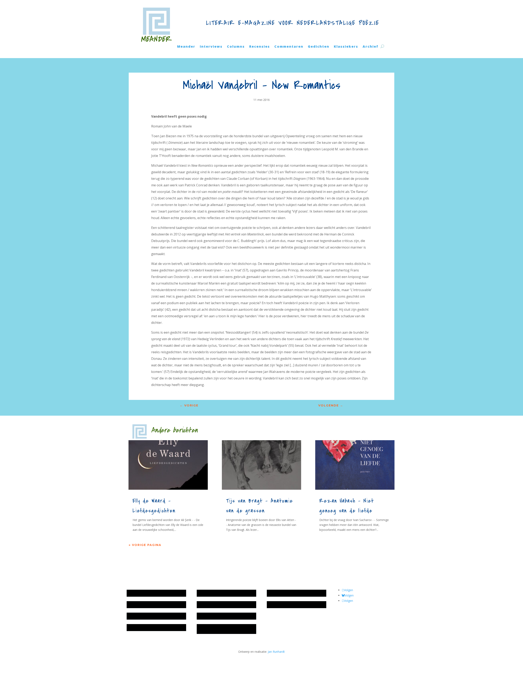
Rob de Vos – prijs (281, 604)
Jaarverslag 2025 (140, 604)
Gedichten (318, 47)
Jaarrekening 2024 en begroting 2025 (153, 616)
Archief (370, 47)
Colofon (204, 616)
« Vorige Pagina (145, 545)
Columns (236, 47)
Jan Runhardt (276, 652)
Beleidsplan (206, 604)
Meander (186, 47)
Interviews (211, 47)
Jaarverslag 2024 (140, 627)
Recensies (259, 47)
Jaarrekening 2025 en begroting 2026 (153, 593)
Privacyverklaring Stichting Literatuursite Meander (225, 629)
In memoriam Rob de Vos (286, 593)
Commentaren (288, 47)
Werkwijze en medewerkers (217, 593)
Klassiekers (346, 47)
